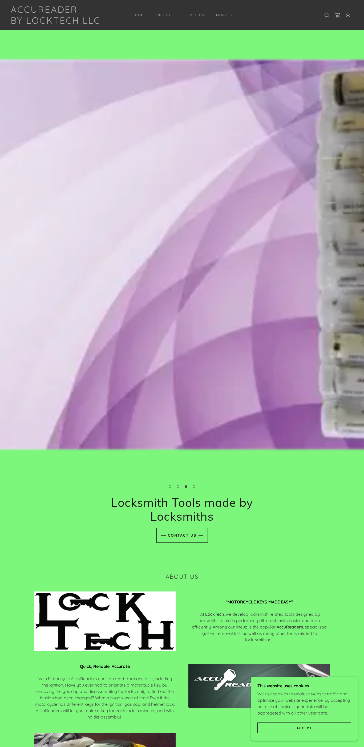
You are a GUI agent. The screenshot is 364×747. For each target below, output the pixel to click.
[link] (55, 22)
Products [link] (167, 15)
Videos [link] (197, 15)
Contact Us (182, 535)
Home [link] (139, 15)
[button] (223, 15)
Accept (304, 728)
